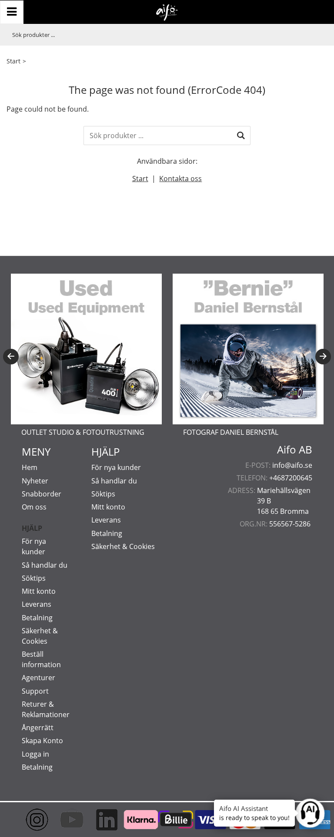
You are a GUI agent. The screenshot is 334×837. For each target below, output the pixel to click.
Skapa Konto (42, 740)
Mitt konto (39, 591)
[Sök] (240, 135)
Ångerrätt (37, 727)
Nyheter (35, 481)
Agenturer (38, 677)
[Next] (323, 356)
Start (13, 61)
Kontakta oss (180, 178)
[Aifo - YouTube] (63, 819)
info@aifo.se (292, 465)
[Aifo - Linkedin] (97, 819)
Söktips (34, 578)
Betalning (37, 617)
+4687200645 (290, 478)
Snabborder (41, 494)
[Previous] (11, 356)
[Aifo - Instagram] (28, 819)
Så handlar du (44, 565)
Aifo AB (294, 449)
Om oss (34, 507)
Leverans (36, 604)
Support (35, 691)
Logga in (35, 754)
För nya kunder (116, 467)
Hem (29, 467)
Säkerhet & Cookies (123, 546)
